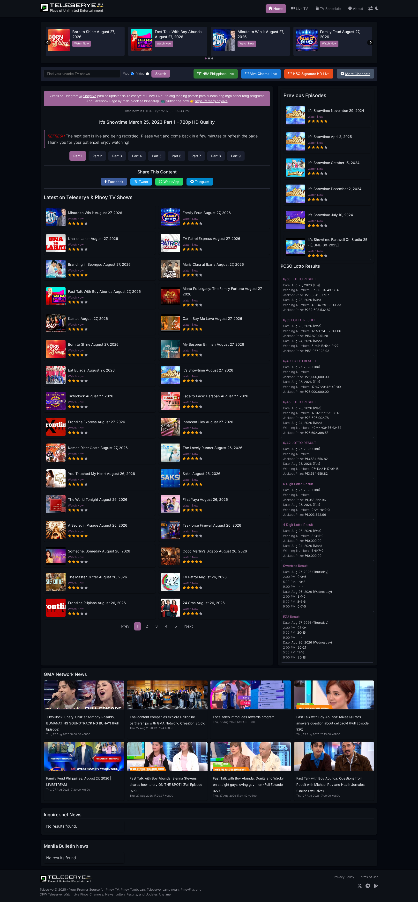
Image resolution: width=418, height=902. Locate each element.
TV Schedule (330, 9)
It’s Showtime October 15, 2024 (333, 163)
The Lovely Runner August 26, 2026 (212, 448)
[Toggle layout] (370, 8)
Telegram (202, 182)
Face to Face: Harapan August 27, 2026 (215, 396)
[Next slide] (370, 42)
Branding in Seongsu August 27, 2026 (99, 264)
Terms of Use (368, 877)
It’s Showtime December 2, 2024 (334, 189)
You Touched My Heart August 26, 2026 (101, 474)
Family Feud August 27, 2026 (207, 213)
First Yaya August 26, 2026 (205, 499)
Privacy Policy (344, 877)
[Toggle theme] (376, 8)
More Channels (357, 74)
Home (278, 9)
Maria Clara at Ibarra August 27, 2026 (213, 264)
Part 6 (176, 156)
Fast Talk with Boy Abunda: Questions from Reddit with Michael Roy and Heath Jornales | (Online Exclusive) (331, 784)
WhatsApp (171, 182)
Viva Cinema (263, 74)
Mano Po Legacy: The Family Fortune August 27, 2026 (222, 291)
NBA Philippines (218, 74)
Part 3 (117, 156)
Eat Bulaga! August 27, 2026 (91, 370)
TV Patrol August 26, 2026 (205, 577)
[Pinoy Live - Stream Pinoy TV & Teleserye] (72, 11)
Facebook (115, 182)
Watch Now (81, 43)
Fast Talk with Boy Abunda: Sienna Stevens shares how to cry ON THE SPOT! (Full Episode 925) (166, 784)
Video (140, 73)
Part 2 (97, 156)
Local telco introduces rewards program (244, 717)
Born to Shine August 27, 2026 (93, 344)
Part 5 (157, 156)
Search (160, 74)
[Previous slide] (48, 42)
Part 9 (236, 156)
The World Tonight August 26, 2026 (97, 499)
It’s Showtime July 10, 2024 (330, 215)
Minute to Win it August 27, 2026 (95, 213)
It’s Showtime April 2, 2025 (330, 137)
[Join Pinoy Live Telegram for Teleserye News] (368, 886)
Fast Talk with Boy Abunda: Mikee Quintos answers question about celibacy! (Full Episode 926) (332, 723)
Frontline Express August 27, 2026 (96, 422)
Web (126, 73)
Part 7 (196, 156)
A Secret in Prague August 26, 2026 (97, 525)
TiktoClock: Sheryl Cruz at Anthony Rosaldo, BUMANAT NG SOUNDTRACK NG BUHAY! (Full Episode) (82, 723)
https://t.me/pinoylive (211, 101)
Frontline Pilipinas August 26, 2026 (97, 603)
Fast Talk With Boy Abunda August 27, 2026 (104, 291)
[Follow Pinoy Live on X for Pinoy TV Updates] (359, 886)
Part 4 (137, 156)
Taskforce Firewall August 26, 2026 (212, 525)
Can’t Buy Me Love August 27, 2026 (212, 318)
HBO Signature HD (311, 74)
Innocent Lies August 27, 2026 (208, 422)
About (358, 9)
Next (188, 626)
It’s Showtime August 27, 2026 (208, 370)
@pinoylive (87, 96)
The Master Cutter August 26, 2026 (97, 577)
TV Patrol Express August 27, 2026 (211, 238)
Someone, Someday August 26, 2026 (99, 551)
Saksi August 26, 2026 (201, 474)
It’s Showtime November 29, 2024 (336, 110)
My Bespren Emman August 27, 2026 (213, 344)
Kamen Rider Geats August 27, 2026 (98, 448)
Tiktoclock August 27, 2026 (90, 396)
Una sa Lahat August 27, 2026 (93, 238)
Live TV (302, 9)
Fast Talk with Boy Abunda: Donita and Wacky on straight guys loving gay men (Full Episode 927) (248, 784)
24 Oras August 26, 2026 (204, 603)
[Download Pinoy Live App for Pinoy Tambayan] (376, 886)
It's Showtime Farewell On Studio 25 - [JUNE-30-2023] (337, 242)
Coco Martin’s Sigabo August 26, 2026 (215, 551)
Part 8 (216, 156)
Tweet (143, 182)
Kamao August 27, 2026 (88, 318)
